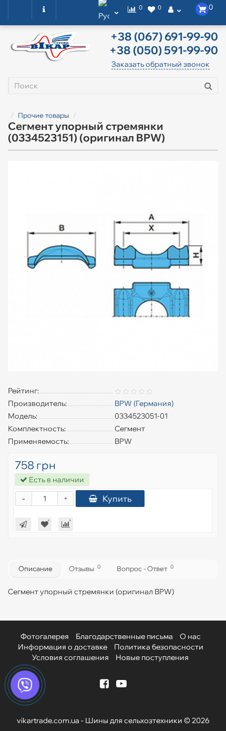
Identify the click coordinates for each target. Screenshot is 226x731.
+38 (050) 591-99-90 (163, 50)
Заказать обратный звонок (160, 64)
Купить (116, 498)
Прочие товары (43, 115)
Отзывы (84, 568)
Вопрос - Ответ (145, 568)
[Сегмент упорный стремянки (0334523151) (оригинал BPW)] (113, 266)
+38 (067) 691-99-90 (164, 36)
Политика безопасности (158, 647)
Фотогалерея (44, 636)
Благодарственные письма (124, 636)
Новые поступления (152, 657)
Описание (35, 568)
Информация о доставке (62, 647)
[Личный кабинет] (174, 9)
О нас (190, 636)
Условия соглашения (70, 657)
